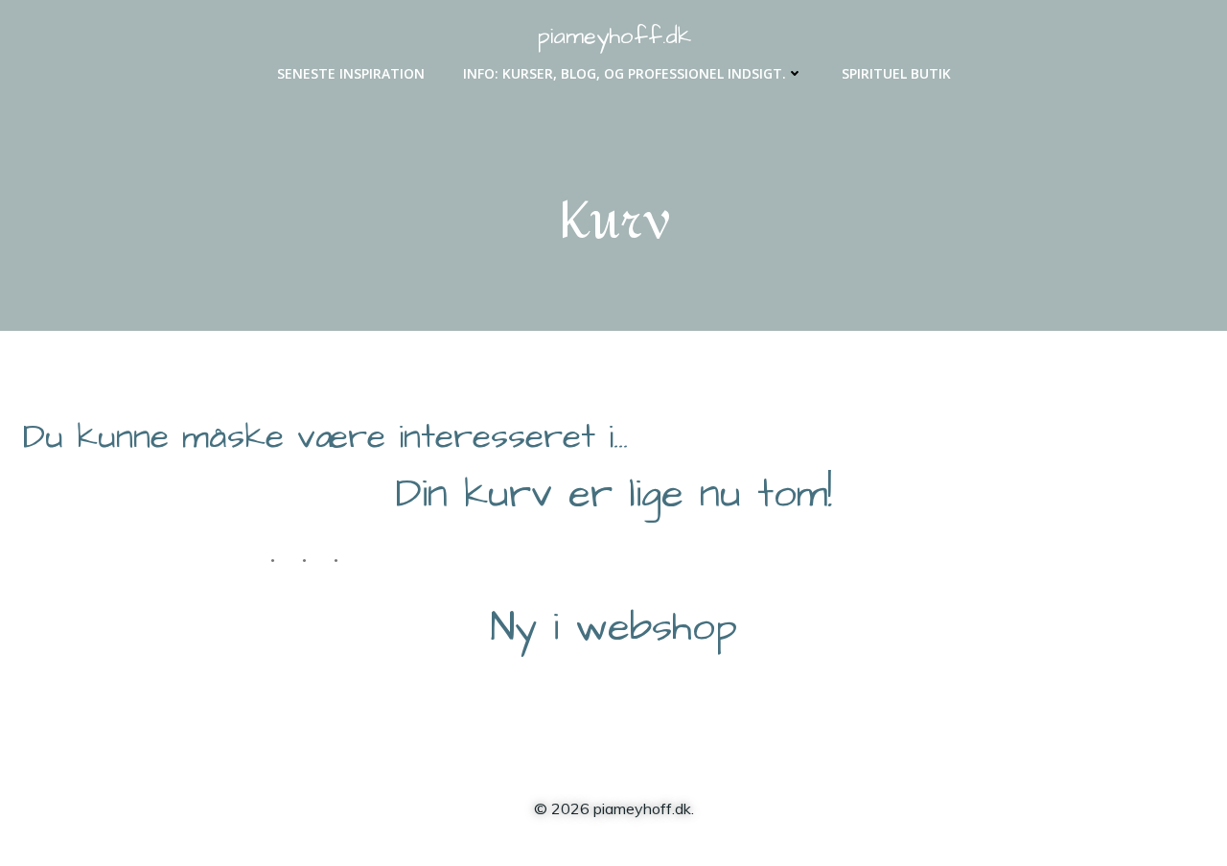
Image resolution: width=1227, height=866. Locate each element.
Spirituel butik (896, 73)
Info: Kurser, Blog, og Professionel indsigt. (624, 73)
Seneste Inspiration (351, 73)
